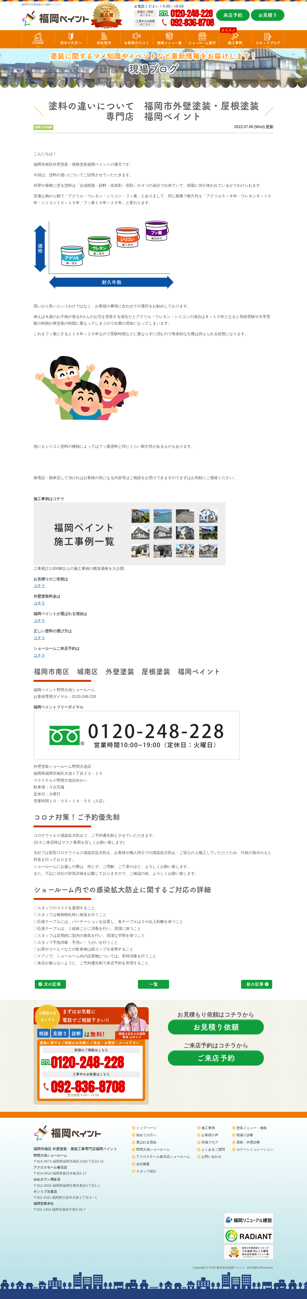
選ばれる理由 (146, 1142)
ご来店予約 (216, 1058)
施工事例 (235, 43)
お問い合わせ (211, 1156)
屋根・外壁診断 (248, 1142)
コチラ (39, 586)
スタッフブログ (267, 43)
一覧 (153, 984)
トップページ (146, 1128)
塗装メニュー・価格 (251, 1128)
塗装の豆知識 (43, 127)
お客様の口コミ (136, 43)
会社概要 (143, 1164)
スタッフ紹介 (146, 1171)
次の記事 (52, 984)
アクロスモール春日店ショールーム (163, 1156)
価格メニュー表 (169, 43)
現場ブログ (209, 1142)
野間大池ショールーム (153, 1149)
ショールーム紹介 (202, 43)
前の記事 (255, 984)
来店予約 (232, 15)
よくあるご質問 (213, 1149)
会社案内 (104, 43)
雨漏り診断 (244, 1135)
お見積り (267, 15)
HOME (38, 43)
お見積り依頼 (216, 1027)
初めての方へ (71, 43)
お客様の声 (209, 1135)
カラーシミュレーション (254, 1149)
